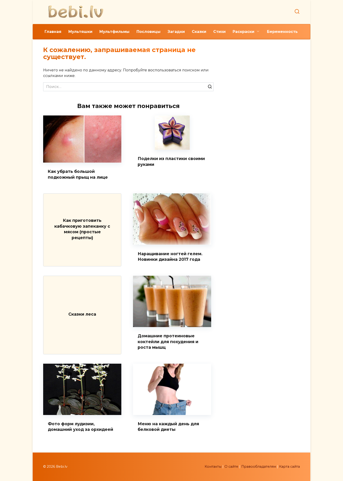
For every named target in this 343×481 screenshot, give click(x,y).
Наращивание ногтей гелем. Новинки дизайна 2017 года (170, 256)
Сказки (199, 31)
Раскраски (243, 31)
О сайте (231, 466)
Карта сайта (289, 466)
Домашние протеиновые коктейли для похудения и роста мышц (168, 341)
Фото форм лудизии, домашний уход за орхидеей (80, 426)
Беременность (282, 31)
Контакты (213, 466)
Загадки (176, 31)
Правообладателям (258, 466)
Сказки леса (82, 313)
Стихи (219, 31)
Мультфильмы (114, 31)
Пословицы (148, 31)
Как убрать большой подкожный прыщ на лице (78, 174)
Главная (53, 31)
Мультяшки (80, 31)
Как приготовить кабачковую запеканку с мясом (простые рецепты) (82, 229)
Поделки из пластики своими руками (171, 161)
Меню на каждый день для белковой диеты (168, 426)
